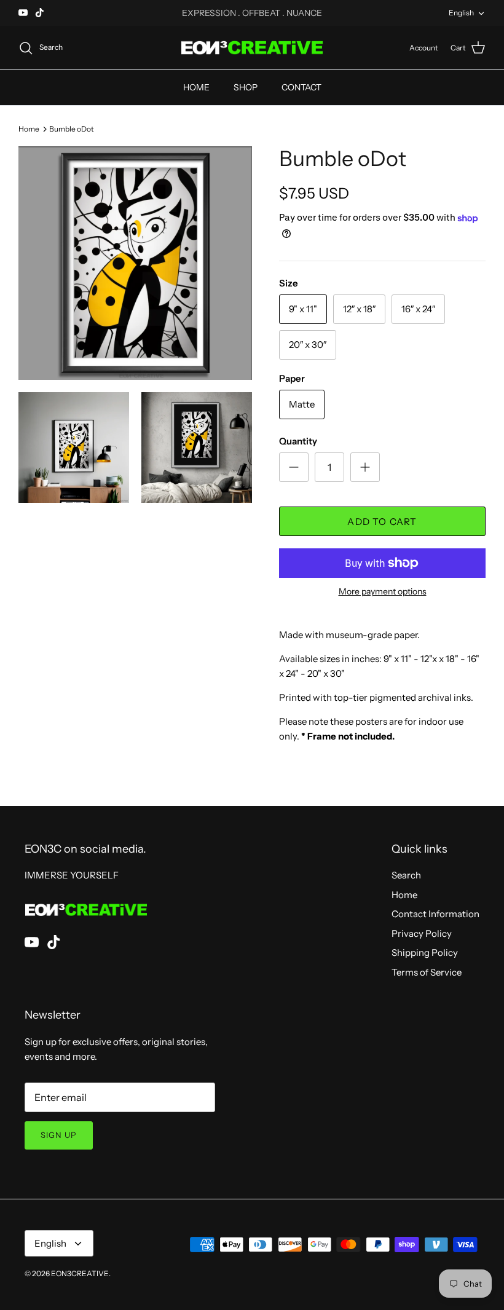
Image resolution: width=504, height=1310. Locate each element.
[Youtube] (23, 12)
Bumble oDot (71, 128)
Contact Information (435, 914)
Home (28, 128)
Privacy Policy (422, 933)
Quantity (298, 441)
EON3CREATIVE (80, 1273)
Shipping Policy (425, 952)
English (461, 12)
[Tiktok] (39, 12)
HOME (196, 87)
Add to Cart (382, 521)
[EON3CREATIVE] (252, 48)
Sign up (59, 1135)
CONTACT (301, 87)
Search (406, 875)
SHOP (246, 87)
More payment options (383, 591)
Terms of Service (427, 972)
